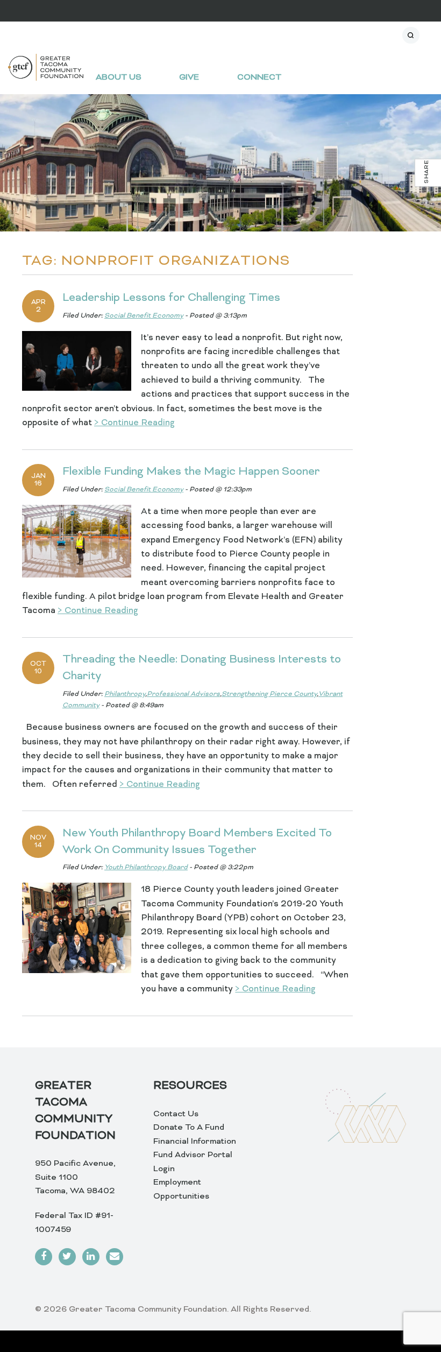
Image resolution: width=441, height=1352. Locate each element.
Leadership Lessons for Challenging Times (171, 298)
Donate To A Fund (188, 1127)
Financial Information (194, 1141)
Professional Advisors (183, 694)
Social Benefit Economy (143, 316)
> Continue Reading (134, 423)
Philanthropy (124, 694)
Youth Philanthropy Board (146, 867)
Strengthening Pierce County (269, 694)
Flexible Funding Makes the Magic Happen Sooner (192, 472)
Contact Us (175, 1114)
